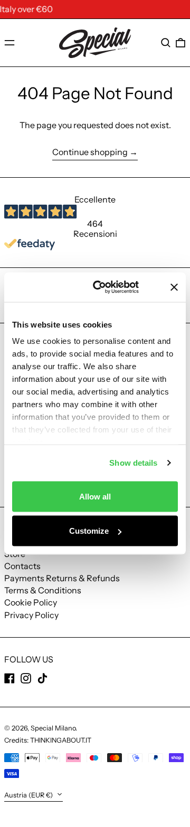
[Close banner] (174, 287)
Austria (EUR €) (29, 795)
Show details (133, 462)
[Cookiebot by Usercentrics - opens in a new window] (111, 287)
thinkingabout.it (60, 740)
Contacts (22, 566)
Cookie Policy (30, 602)
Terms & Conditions (42, 590)
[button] (165, 42)
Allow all (95, 496)
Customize (89, 530)
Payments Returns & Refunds (62, 578)
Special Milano (53, 728)
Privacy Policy (31, 615)
